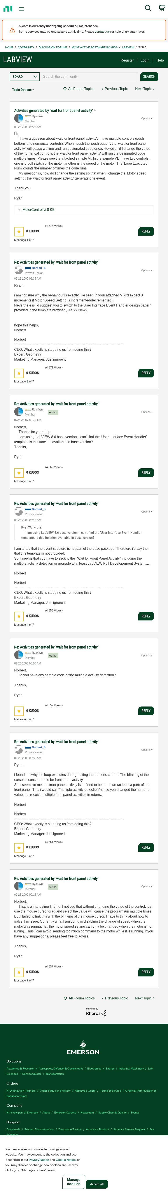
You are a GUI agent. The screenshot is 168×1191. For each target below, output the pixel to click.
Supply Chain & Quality (112, 1112)
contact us (102, 31)
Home (9, 47)
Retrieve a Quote (85, 1090)
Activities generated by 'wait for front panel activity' (54, 110)
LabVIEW (128, 47)
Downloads (13, 1129)
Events (135, 1112)
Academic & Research (20, 1068)
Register (127, 60)
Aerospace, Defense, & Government (61, 1068)
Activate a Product (97, 1129)
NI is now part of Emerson (22, 1112)
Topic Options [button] (22, 90)
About (46, 1112)
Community (26, 47)
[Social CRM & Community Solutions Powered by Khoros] (96, 1012)
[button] (18, 231)
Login (145, 60)
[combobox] (89, 76)
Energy (110, 1068)
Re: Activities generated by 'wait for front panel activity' (56, 262)
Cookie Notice (66, 1159)
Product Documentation (39, 1129)
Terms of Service (110, 1090)
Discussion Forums (53, 47)
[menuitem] (148, 9)
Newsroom (87, 1112)
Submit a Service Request (129, 1129)
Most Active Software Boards (95, 47)
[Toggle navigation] (26, 9)
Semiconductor (31, 1073)
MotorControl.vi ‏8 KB (39, 209)
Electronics (94, 1068)
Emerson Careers (65, 1112)
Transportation (55, 1073)
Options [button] (145, 118)
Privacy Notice (39, 1159)
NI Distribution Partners (21, 1090)
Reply (146, 231)
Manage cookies (73, 1182)
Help (160, 60)
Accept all (97, 1184)
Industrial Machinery (131, 1068)
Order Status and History (55, 1090)
